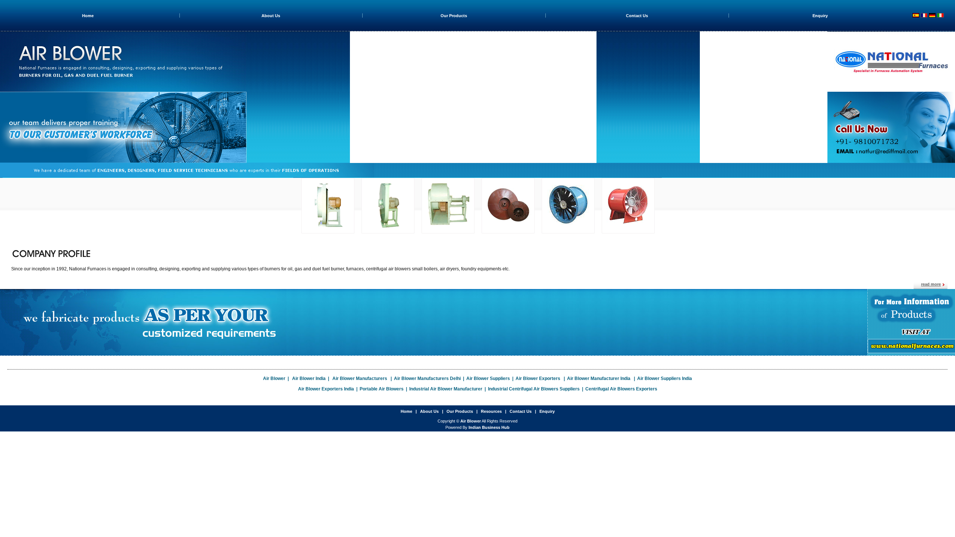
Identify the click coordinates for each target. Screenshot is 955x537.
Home (88, 15)
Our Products (454, 15)
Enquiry (820, 15)
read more (931, 284)
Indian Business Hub (489, 427)
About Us (271, 15)
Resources (491, 411)
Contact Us (637, 15)
